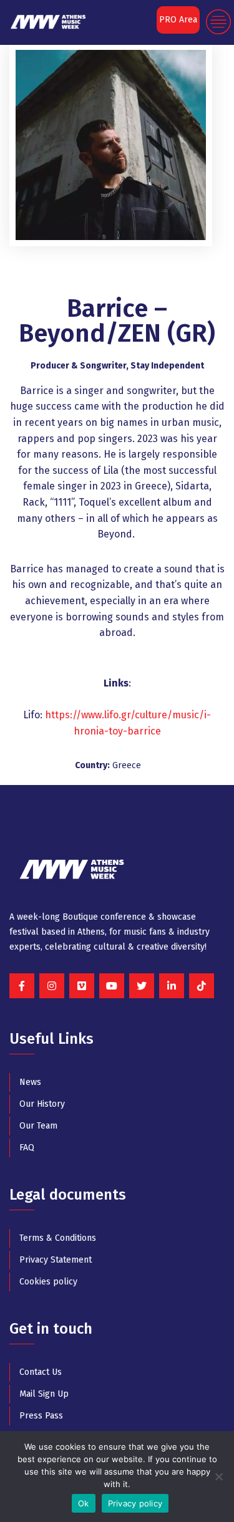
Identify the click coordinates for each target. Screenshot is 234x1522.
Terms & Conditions (57, 1238)
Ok (83, 1503)
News (30, 1082)
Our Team (38, 1125)
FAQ (26, 1147)
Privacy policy (135, 1503)
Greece (126, 765)
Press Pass (41, 1415)
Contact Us (40, 1372)
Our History (42, 1104)
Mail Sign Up (44, 1394)
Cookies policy (48, 1281)
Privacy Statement (55, 1260)
